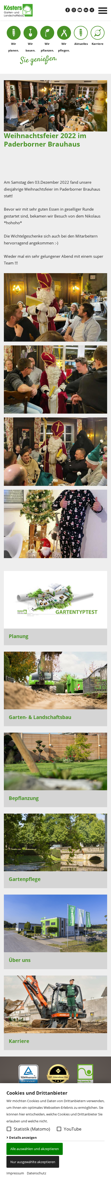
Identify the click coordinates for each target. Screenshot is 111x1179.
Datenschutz (36, 1173)
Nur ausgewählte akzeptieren (32, 1162)
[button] (8, 1128)
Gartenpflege (25, 879)
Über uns (19, 960)
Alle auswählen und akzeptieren (34, 1148)
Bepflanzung (24, 798)
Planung (18, 636)
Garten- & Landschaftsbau (40, 717)
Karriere (19, 1041)
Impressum (15, 1173)
